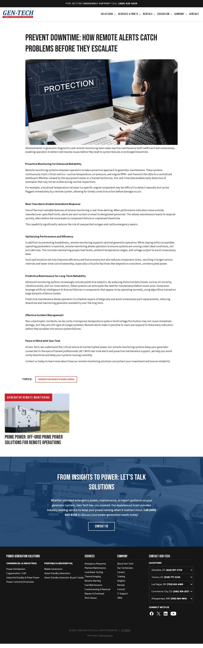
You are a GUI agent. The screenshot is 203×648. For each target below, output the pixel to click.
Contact (194, 14)
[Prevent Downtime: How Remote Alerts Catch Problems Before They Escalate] (101, 102)
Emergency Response (95, 563)
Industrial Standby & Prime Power (22, 577)
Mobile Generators (53, 569)
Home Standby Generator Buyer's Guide (64, 577)
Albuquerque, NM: (172, 598)
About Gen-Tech (125, 563)
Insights (121, 581)
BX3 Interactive (106, 635)
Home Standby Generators (57, 573)
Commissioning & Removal (97, 589)
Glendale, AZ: (172, 570)
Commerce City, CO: (172, 591)
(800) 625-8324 (127, 3)
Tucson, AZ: (172, 577)
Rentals (149, 14)
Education (165, 14)
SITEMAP (126, 630)
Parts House (91, 598)
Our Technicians (125, 568)
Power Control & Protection (20, 582)
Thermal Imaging (93, 576)
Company (181, 14)
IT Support (122, 593)
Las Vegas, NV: (172, 584)
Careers (121, 572)
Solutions (108, 14)
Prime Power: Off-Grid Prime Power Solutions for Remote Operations (34, 439)
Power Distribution (15, 569)
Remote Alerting (93, 581)
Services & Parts (129, 14)
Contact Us (101, 526)
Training (121, 576)
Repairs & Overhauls (94, 593)
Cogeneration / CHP (16, 573)
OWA (119, 598)
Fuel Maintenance (93, 585)
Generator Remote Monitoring (56, 379)
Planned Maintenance (95, 568)
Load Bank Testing (94, 572)
